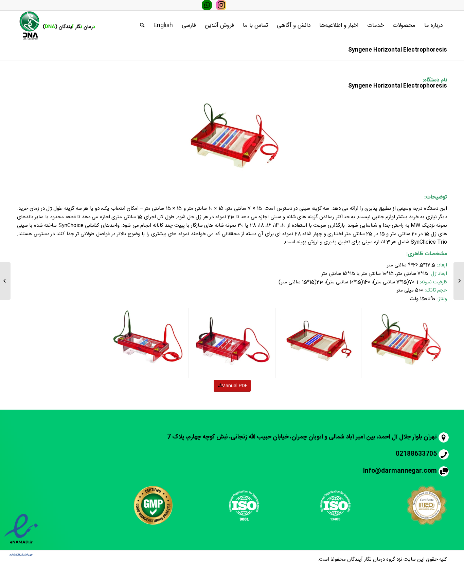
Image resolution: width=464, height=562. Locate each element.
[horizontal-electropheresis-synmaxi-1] (318, 343)
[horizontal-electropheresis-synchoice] (404, 343)
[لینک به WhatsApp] (207, 5)
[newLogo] (56, 25)
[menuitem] (433, 25)
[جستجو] (142, 25)
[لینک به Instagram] (221, 5)
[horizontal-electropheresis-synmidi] (232, 343)
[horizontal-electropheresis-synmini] (146, 343)
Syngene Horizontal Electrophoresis (397, 50)
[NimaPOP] (458, 281)
